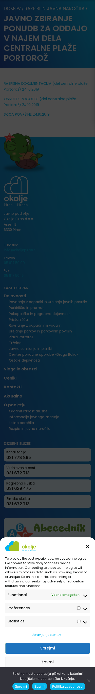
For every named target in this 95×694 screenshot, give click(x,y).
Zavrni (47, 662)
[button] (87, 546)
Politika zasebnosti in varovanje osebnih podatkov (45, 687)
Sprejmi (47, 648)
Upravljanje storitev (46, 635)
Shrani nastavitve (47, 676)
